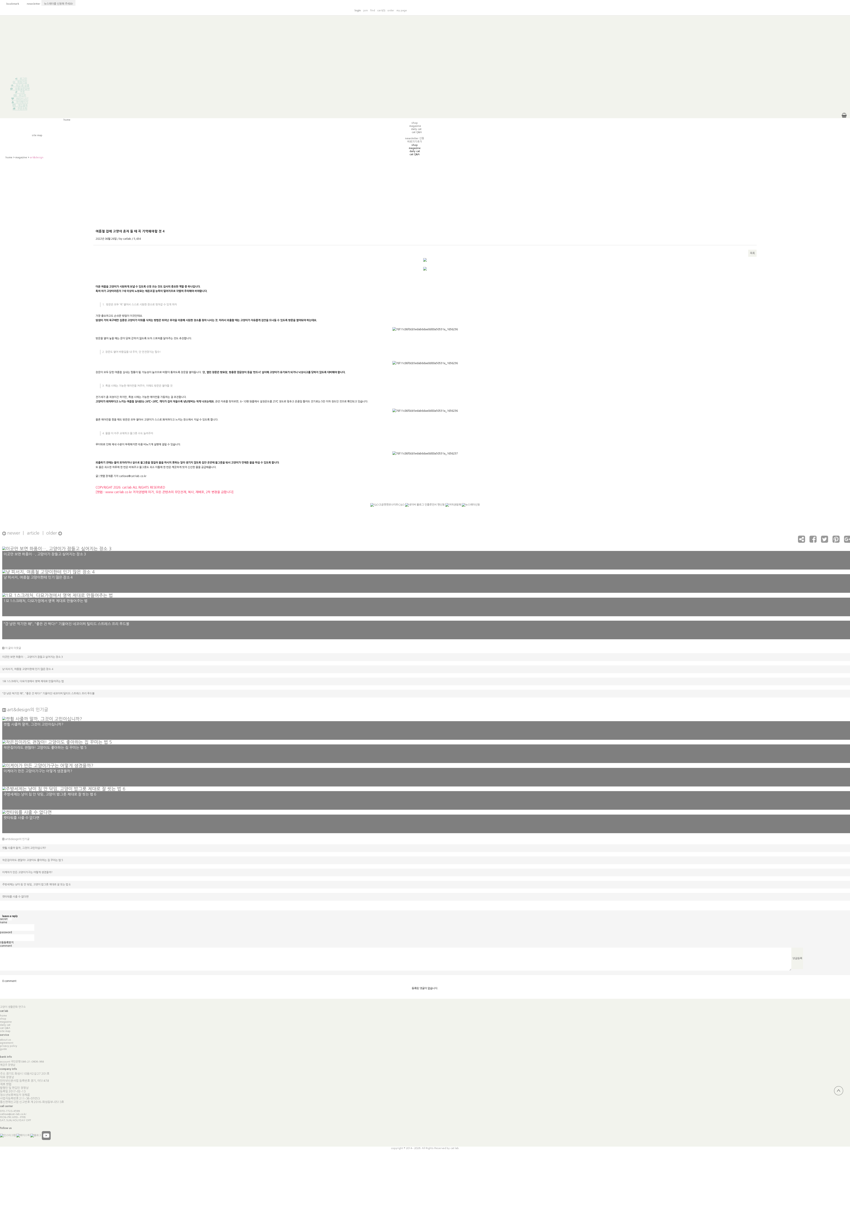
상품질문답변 (22, 88)
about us (5, 1039)
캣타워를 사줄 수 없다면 (15, 896)
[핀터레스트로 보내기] (836, 541)
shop (3, 1018)
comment (6, 946)
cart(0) (381, 10)
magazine (21, 157)
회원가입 (22, 82)
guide (3, 1049)
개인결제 (22, 105)
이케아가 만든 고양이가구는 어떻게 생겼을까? (27, 872)
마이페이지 (22, 102)
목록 (752, 253)
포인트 (22, 95)
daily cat (5, 1024)
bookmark (10, 3)
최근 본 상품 (22, 85)
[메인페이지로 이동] (647, 10)
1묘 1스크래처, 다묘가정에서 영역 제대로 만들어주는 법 (33, 681)
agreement (6, 1042)
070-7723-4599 (10, 1111)
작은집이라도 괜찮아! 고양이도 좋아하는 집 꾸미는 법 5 (32, 860)
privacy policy (8, 1045)
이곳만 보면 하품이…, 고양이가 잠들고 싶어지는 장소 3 (32, 657)
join (365, 10)
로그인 (23, 78)
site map (5, 1031)
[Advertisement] (425, 46)
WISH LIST (22, 98)
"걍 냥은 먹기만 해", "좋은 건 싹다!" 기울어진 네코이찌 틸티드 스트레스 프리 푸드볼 (48, 693)
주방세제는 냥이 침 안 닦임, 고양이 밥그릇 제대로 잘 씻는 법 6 (36, 884)
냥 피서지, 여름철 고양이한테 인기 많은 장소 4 (27, 669)
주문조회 (22, 108)
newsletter (31, 3)
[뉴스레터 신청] (471, 507)
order (390, 10)
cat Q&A (5, 1028)
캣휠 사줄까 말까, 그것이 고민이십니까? (24, 848)
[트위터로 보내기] (824, 541)
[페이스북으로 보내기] (813, 541)
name (3, 922)
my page (401, 10)
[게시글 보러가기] (57, 548)
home (9, 157)
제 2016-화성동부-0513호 (47, 1102)
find (372, 10)
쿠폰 (22, 92)
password (6, 932)
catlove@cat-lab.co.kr (13, 1114)
